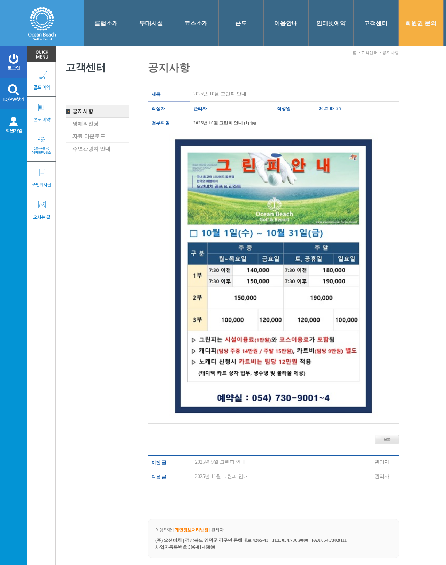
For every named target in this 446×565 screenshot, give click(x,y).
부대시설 (151, 23)
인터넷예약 (331, 23)
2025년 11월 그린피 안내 (221, 476)
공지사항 (82, 111)
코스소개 (196, 23)
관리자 (217, 529)
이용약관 (163, 529)
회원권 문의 (421, 23)
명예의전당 (85, 123)
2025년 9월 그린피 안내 (220, 462)
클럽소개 (106, 23)
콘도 (241, 23)
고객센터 (376, 23)
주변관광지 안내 (91, 149)
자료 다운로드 (88, 136)
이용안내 (286, 23)
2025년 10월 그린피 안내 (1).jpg (224, 122)
